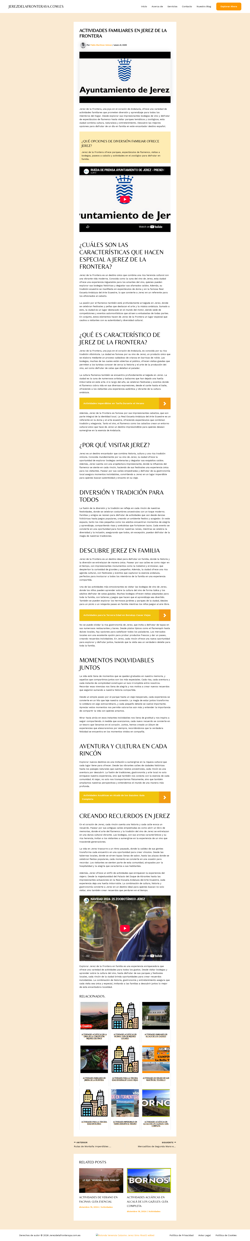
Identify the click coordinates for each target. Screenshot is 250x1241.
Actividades (107, 1207)
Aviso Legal (204, 1235)
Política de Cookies (226, 1235)
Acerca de (157, 6)
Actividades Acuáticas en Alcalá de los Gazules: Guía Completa (147, 1201)
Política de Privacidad (182, 1235)
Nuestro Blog (204, 6)
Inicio (144, 6)
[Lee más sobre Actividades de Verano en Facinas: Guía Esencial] (101, 1180)
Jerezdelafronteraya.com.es (36, 6)
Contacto (187, 6)
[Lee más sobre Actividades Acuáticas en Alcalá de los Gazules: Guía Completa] (149, 1180)
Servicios (172, 6)
